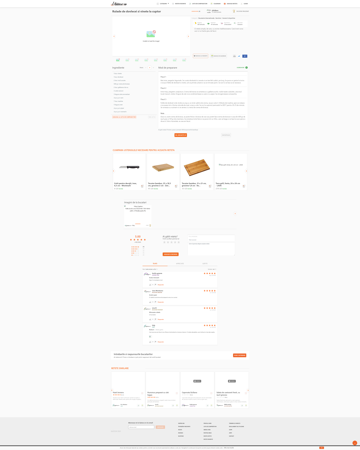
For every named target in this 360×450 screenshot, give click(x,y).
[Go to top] (354, 443)
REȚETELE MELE (208, 433)
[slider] (195, 11)
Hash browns (118, 392)
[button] (114, 36)
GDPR (230, 429)
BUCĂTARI (181, 436)
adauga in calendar (220, 56)
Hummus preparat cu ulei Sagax (158, 393)
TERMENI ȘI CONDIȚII (234, 423)
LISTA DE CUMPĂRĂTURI (210, 426)
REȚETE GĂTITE (208, 436)
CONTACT (231, 436)
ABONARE (160, 427)
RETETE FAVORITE (208, 439)
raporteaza (226, 135)
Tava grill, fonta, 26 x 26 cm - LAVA (228, 184)
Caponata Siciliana (189, 392)
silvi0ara (215, 10)
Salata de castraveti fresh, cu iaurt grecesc (228, 393)
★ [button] (192, 11)
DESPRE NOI (181, 423)
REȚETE (180, 429)
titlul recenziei (193, 236)
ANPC (230, 433)
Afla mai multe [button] (229, 448)
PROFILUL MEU (208, 423)
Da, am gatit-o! (180, 135)
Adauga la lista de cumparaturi (124, 117)
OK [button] (322, 448)
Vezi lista (152, 117)
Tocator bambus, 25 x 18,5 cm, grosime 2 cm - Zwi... (159, 184)
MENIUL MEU (207, 429)
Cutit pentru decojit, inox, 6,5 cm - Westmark (125, 184)
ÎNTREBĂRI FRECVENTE (184, 426)
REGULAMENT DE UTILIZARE (236, 426)
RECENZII (180, 433)
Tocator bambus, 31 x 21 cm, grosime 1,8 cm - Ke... (194, 184)
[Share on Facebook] (244, 56)
